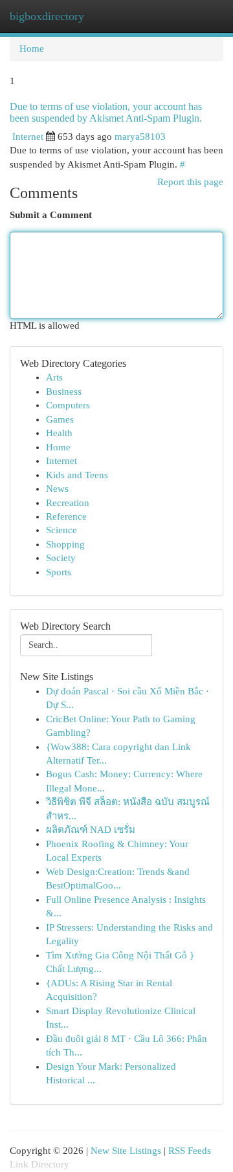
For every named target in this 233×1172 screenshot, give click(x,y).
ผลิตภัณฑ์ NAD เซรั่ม (90, 829)
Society (61, 558)
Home (31, 48)
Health (59, 433)
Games (60, 419)
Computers (68, 405)
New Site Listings (126, 1150)
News (57, 488)
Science (61, 530)
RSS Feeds (189, 1150)
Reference (66, 516)
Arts (54, 377)
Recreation (67, 503)
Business (64, 391)
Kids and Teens (77, 475)
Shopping (65, 544)
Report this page (190, 182)
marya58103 (140, 136)
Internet (27, 136)
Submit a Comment (51, 215)
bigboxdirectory (47, 16)
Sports (58, 572)
